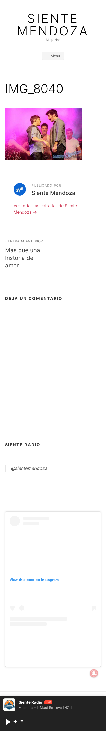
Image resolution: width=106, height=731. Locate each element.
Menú (55, 56)
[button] (7, 721)
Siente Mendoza (53, 24)
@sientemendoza (29, 468)
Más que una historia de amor (24, 254)
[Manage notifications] (94, 673)
